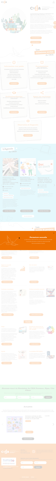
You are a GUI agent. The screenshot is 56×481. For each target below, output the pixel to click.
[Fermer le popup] (54, 233)
